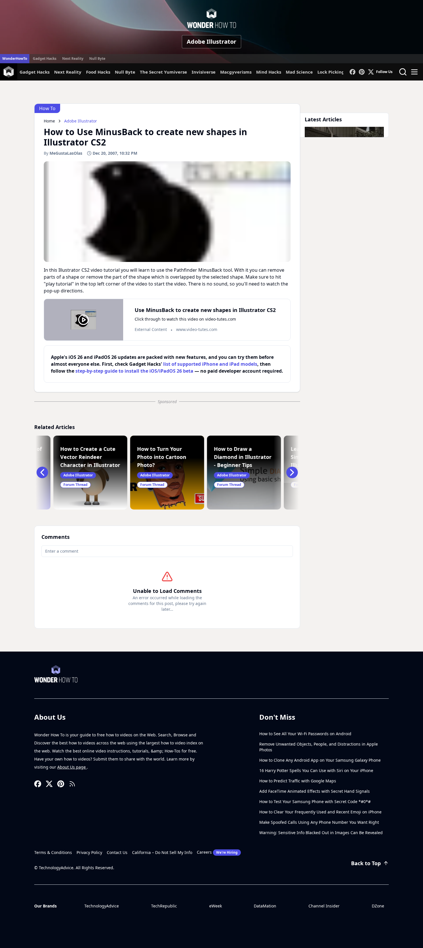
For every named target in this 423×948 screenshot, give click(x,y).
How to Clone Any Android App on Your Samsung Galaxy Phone (320, 760)
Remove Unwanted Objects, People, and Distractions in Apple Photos (318, 746)
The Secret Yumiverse (163, 72)
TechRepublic (164, 906)
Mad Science (299, 72)
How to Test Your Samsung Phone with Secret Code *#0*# (315, 801)
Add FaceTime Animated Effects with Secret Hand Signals (314, 791)
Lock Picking (330, 72)
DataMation (265, 906)
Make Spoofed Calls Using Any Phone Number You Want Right (319, 822)
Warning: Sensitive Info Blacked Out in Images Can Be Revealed (321, 832)
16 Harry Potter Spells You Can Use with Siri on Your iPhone (316, 770)
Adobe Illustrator (211, 41)
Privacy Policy (89, 852)
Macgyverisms (235, 72)
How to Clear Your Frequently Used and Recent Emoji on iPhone (320, 812)
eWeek (215, 906)
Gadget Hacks (44, 58)
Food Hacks (98, 72)
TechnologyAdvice (101, 906)
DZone (378, 906)
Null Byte (97, 58)
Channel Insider (324, 906)
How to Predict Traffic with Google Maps (297, 781)
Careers (217, 852)
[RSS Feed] (72, 783)
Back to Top (366, 863)
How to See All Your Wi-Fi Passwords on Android (305, 733)
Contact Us (117, 852)
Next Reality (72, 58)
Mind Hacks (268, 72)
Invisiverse (204, 72)
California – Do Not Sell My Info (162, 852)
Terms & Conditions (53, 852)
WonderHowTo (14, 58)
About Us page (72, 767)
